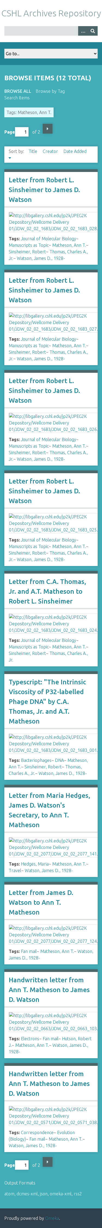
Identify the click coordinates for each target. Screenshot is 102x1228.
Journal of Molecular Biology (48, 238)
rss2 (78, 1193)
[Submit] (93, 31)
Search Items (17, 97)
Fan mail (29, 951)
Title (33, 151)
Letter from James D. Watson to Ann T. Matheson (41, 902)
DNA (59, 760)
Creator (51, 151)
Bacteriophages (36, 760)
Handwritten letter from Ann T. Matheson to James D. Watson (49, 989)
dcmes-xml (27, 1193)
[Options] (83, 31)
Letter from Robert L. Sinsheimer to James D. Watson (44, 189)
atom (9, 1193)
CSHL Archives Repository (51, 13)
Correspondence (37, 1132)
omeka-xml (61, 1193)
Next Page (47, 129)
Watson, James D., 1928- (41, 258)
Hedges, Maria (35, 863)
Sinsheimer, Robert (27, 251)
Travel (15, 870)
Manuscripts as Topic (29, 245)
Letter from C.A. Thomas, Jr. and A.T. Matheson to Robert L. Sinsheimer (47, 591)
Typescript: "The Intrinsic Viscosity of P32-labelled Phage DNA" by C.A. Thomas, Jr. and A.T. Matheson (47, 701)
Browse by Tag (50, 91)
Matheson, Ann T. (69, 245)
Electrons (30, 1038)
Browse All (17, 91)
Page (9, 132)
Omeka (52, 1218)
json (44, 1193)
